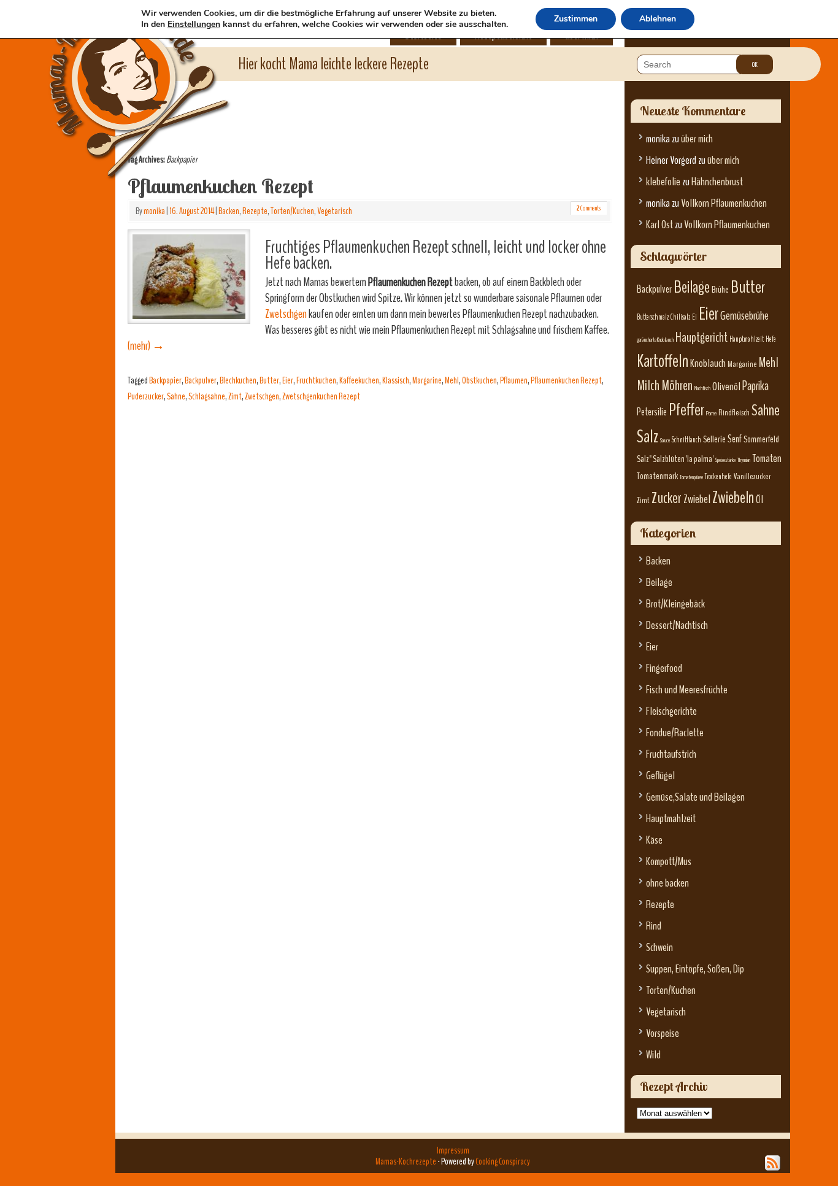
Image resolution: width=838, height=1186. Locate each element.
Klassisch (395, 380)
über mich (697, 139)
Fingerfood (664, 668)
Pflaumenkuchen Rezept (220, 186)
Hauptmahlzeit (746, 339)
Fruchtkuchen (316, 380)
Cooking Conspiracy (502, 1161)
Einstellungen (193, 24)
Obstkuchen (479, 380)
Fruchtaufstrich (671, 754)
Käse (654, 840)
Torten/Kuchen (292, 211)
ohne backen (667, 883)
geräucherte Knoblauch (655, 339)
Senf (735, 439)
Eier (287, 380)
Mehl (452, 380)
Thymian (743, 459)
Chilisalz (680, 317)
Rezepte (254, 211)
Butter (269, 380)
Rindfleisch (734, 412)
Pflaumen (514, 380)
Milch (648, 385)
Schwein (659, 947)
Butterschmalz (653, 317)
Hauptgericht (701, 337)
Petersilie (652, 412)
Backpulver (201, 380)
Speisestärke (725, 459)
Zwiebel (696, 499)
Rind (653, 926)
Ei (694, 317)
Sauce (665, 440)
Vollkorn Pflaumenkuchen (724, 203)
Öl (759, 499)
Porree (711, 413)
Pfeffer (686, 410)
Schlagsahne (206, 396)
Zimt (235, 396)
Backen (228, 211)
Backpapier (165, 380)
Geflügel (660, 776)
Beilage (692, 287)
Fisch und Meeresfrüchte (687, 690)
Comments (589, 208)
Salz (647, 437)
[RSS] (773, 1163)
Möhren (677, 385)
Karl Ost (659, 225)
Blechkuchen (238, 380)
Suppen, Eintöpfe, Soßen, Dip (695, 969)
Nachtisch (702, 388)
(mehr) (146, 345)
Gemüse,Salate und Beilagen (695, 797)
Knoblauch (708, 363)
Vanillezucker (752, 476)
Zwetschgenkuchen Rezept (321, 396)
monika (154, 211)
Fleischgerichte (671, 711)
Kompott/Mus (668, 861)
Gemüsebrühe (744, 315)
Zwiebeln (733, 497)
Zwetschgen (286, 314)
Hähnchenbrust (717, 182)
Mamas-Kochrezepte (121, 77)
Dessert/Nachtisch (677, 625)
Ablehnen (657, 19)
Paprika (755, 386)
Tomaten (767, 458)
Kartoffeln (662, 361)
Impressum (453, 1150)
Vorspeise (662, 1033)
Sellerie (714, 439)
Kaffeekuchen (359, 380)
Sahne (176, 396)
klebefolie (663, 182)
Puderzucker (146, 396)
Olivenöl (726, 387)
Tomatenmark (657, 476)
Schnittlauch (686, 439)
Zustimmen (576, 19)
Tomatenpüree (691, 477)
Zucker (667, 498)
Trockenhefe (718, 476)
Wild (653, 1055)
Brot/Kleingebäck (675, 604)
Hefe (771, 339)
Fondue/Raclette (675, 733)
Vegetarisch (334, 211)
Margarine (427, 380)
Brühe (720, 289)
